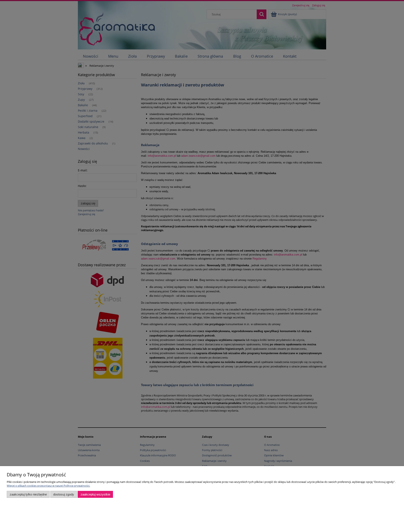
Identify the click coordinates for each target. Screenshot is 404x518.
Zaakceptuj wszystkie (95, 494)
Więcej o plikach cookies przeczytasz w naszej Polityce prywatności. (48, 486)
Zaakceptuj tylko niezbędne (28, 494)
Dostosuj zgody (63, 494)
